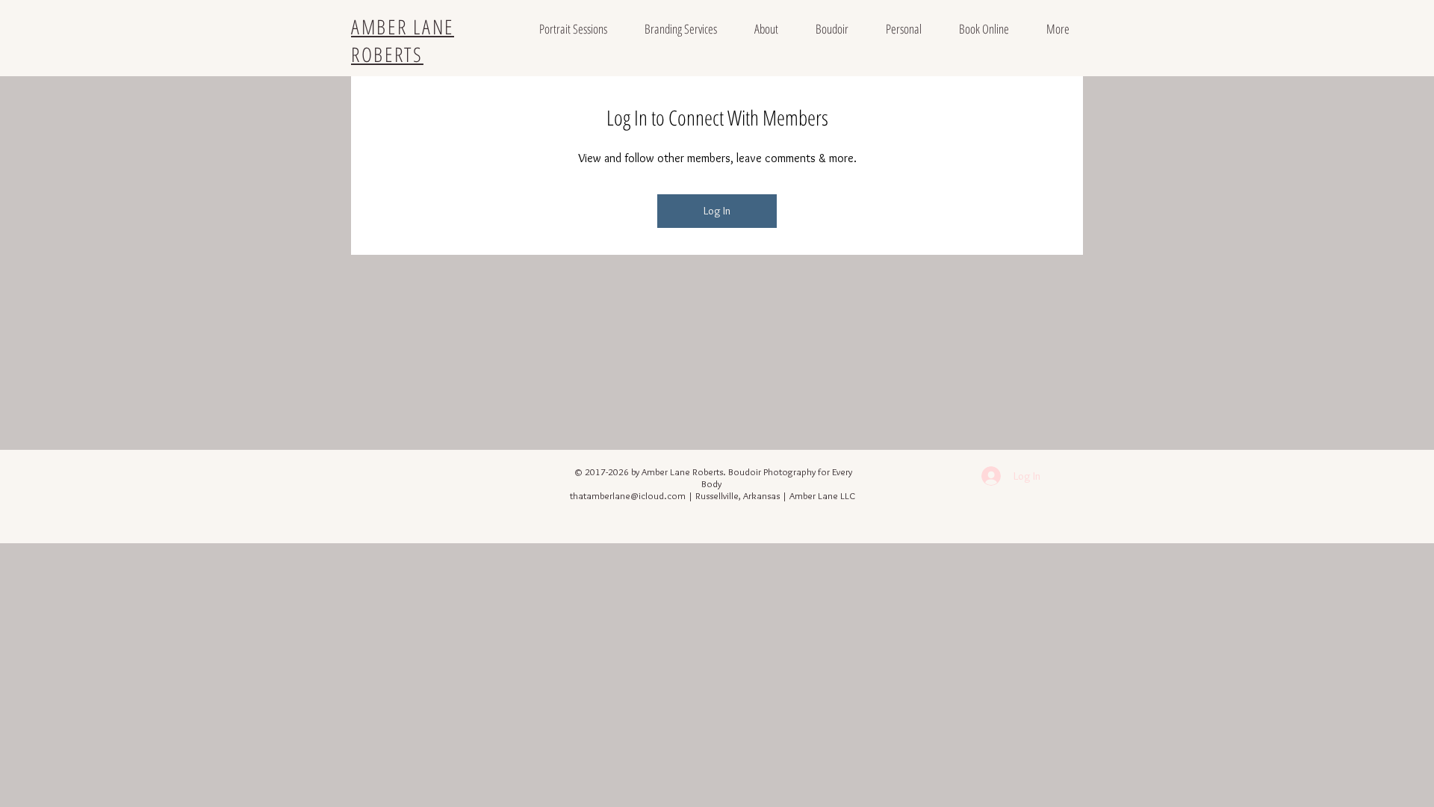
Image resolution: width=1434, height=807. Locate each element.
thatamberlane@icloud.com (628, 495)
